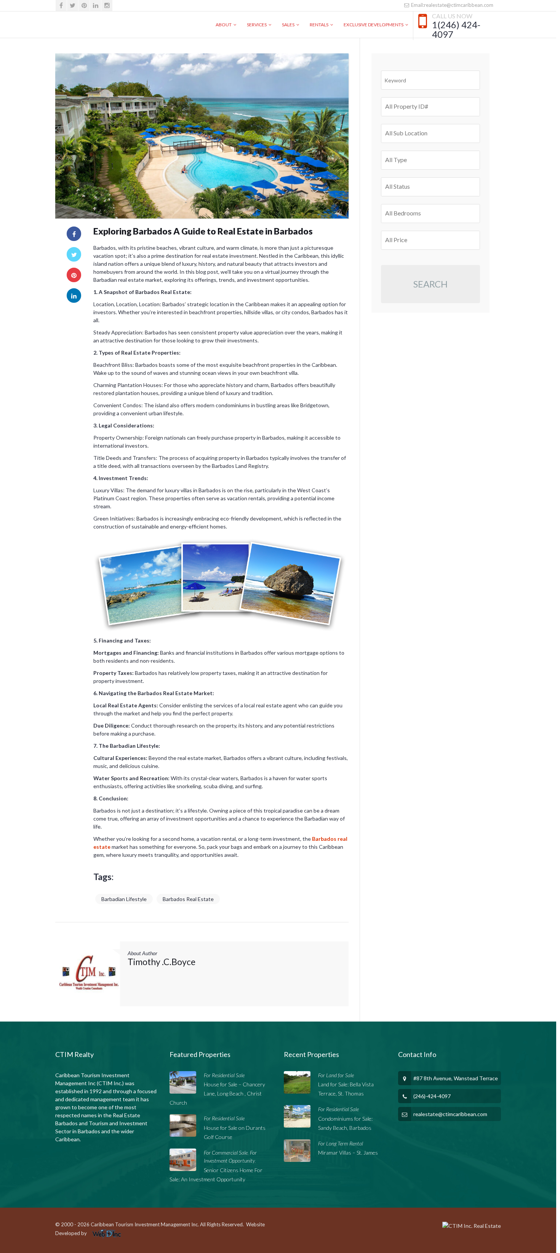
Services (257, 24)
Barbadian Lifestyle (124, 899)
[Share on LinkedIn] (74, 295)
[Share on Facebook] (74, 234)
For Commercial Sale (226, 1152)
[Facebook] (61, 5)
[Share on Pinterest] (74, 275)
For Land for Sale (336, 1075)
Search (430, 283)
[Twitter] (72, 5)
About (224, 24)
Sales (288, 24)
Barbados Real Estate (188, 899)
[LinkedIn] (95, 5)
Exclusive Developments (373, 24)
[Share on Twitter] (74, 254)
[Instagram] (106, 5)
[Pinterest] (84, 5)
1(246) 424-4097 (456, 29)
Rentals (319, 24)
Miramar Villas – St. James (348, 1152)
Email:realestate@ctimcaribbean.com (451, 5)
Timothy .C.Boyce (161, 961)
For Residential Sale (224, 1075)
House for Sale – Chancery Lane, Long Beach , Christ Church (217, 1093)
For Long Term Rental (340, 1143)
